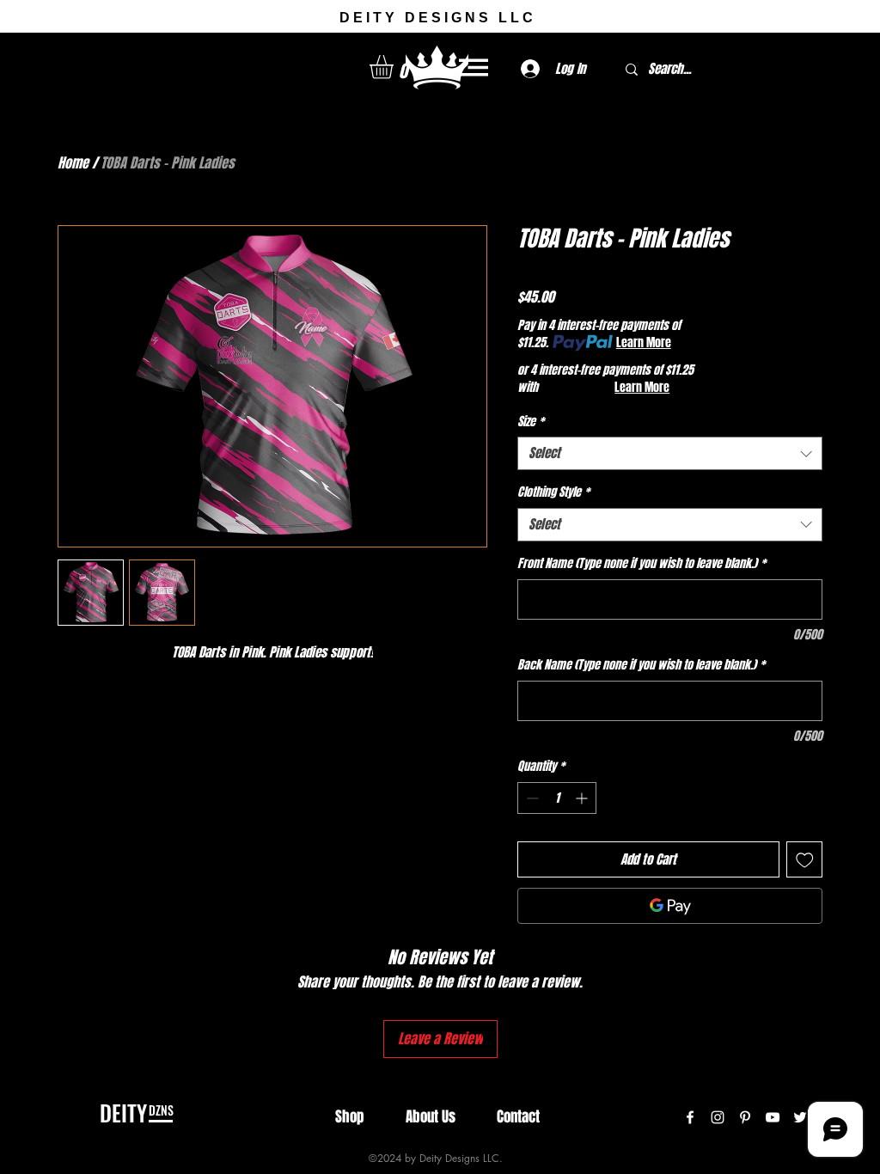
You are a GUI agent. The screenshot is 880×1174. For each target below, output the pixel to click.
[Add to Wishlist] (804, 859)
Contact (518, 1117)
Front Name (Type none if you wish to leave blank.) (641, 563)
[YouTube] (772, 1117)
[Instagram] (717, 1117)
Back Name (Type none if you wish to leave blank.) (641, 665)
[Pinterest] (745, 1117)
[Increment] (583, 798)
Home (73, 163)
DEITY (123, 1112)
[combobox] (669, 453)
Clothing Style (553, 492)
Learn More (643, 343)
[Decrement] (530, 798)
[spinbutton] (556, 798)
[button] (395, 67)
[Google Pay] (669, 906)
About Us (430, 1117)
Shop (349, 1117)
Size (530, 422)
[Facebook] (690, 1117)
